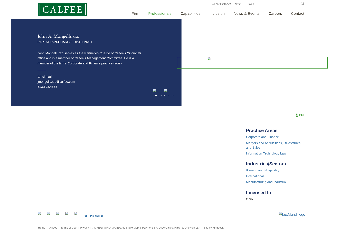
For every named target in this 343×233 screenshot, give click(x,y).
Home (41, 227)
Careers (275, 13)
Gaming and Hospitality (262, 170)
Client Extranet (221, 4)
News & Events (247, 13)
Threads (77, 215)
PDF (302, 115)
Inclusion (217, 13)
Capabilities (190, 13)
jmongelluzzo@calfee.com (56, 81)
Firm (135, 13)
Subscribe (94, 216)
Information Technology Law (266, 153)
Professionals (160, 13)
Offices (53, 227)
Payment (147, 227)
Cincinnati (45, 76)
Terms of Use (68, 227)
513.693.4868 (47, 86)
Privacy (84, 227)
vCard (157, 95)
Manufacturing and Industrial (266, 182)
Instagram (68, 215)
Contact (297, 13)
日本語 (250, 4)
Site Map (133, 227)
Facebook (59, 215)
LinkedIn (168, 95)
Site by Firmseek (214, 227)
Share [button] (41, 215)
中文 (238, 4)
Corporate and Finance (262, 137)
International (255, 176)
